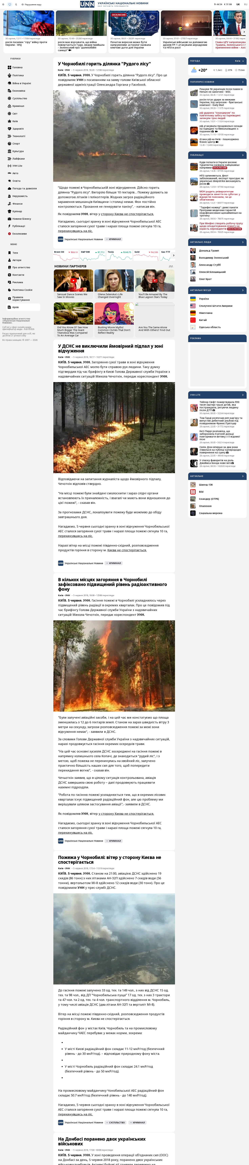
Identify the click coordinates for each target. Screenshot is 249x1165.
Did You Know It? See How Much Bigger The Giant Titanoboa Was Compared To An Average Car (72, 331)
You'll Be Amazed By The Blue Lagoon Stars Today (153, 295)
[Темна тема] (16, 4)
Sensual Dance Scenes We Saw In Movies (72, 295)
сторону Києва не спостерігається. (127, 214)
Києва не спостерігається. (127, 550)
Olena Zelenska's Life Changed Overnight (110, 295)
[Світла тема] (3, 4)
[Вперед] (244, 31)
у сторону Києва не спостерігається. (126, 814)
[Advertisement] (217, 365)
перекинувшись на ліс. (75, 231)
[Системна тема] (9, 4)
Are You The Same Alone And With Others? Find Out (154, 329)
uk (238, 4)
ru (245, 4)
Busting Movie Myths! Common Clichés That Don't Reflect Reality (114, 330)
